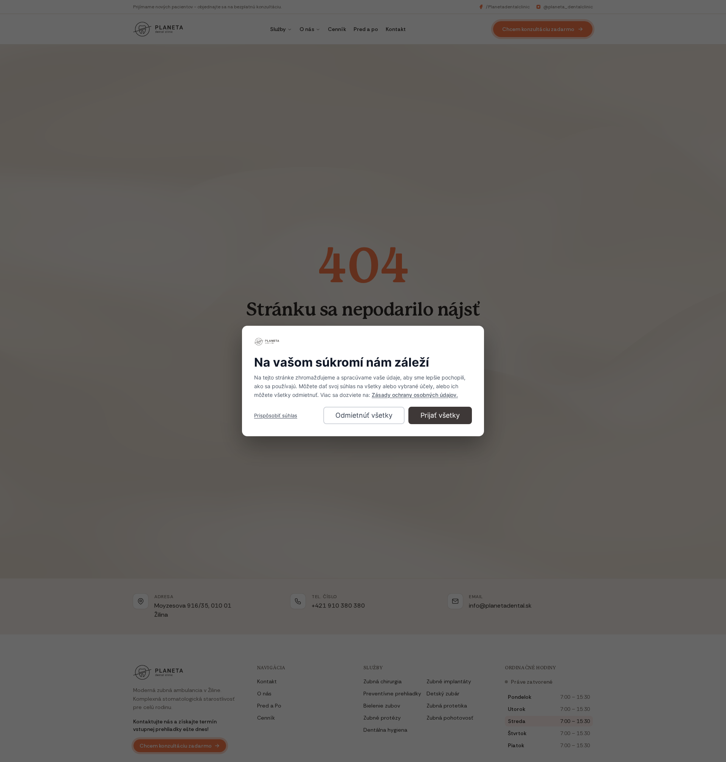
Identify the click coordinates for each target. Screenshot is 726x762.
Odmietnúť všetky (363, 415)
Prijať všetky (440, 415)
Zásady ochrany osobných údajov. (415, 395)
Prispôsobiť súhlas (275, 415)
